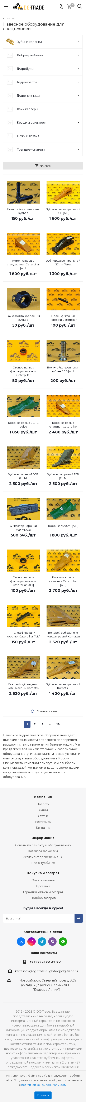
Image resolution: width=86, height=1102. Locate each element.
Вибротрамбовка (30, 55)
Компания (43, 797)
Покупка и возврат (43, 873)
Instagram (31, 941)
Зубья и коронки (29, 42)
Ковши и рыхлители (32, 123)
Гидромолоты (27, 82)
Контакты (43, 828)
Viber (52, 941)
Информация (43, 838)
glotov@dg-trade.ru (63, 971)
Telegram (42, 941)
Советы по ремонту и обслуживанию (43, 845)
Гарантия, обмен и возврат (43, 892)
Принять (43, 1095)
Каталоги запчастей (43, 851)
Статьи (43, 816)
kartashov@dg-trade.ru (31, 971)
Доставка (43, 886)
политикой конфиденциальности (44, 1084)
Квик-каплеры (27, 109)
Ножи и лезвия (28, 136)
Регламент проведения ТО (43, 857)
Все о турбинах (43, 863)
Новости (43, 804)
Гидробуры (25, 69)
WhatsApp (63, 941)
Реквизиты (43, 822)
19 (58, 724)
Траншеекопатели (31, 149)
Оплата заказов (43, 880)
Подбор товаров (43, 898)
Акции (43, 810)
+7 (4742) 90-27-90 (45, 962)
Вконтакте (21, 941)
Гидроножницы (28, 96)
